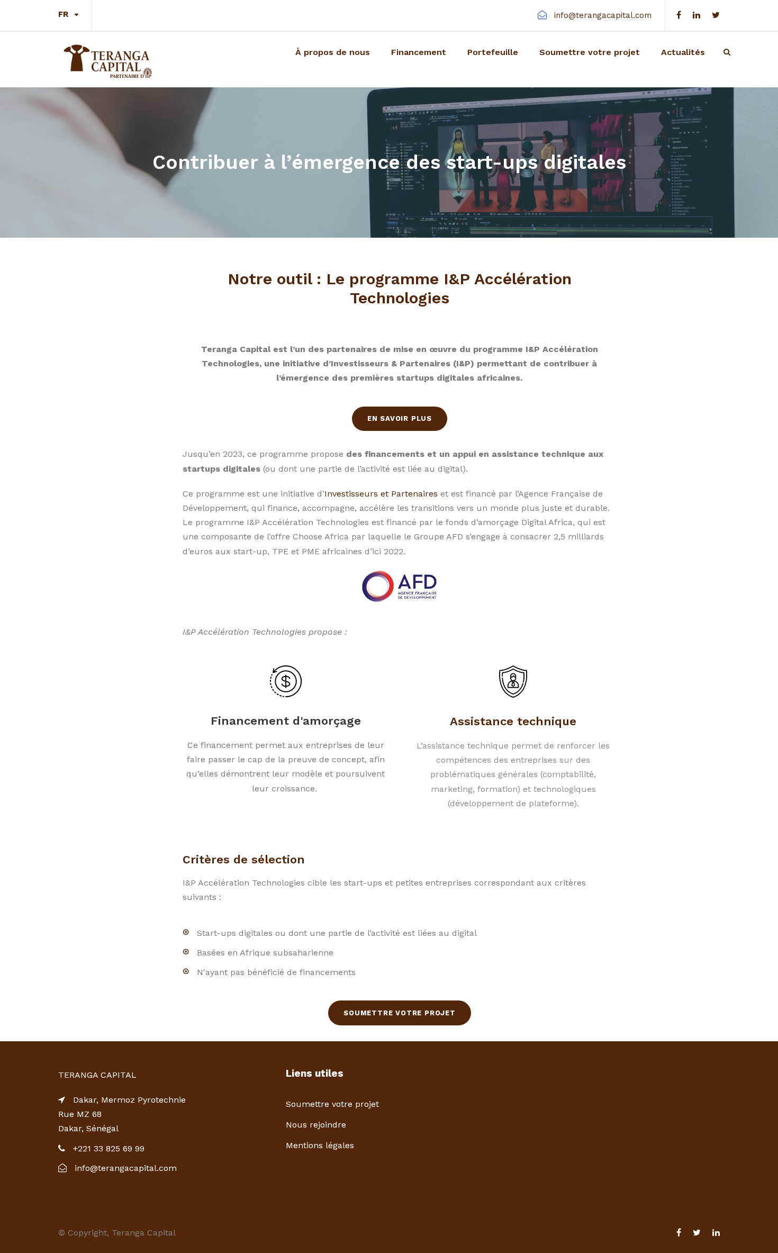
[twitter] (716, 15)
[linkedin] (696, 15)
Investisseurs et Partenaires (381, 494)
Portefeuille (492, 52)
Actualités (683, 52)
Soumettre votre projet (589, 52)
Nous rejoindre (316, 1125)
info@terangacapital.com (603, 15)
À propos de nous (332, 52)
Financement (418, 52)
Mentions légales (320, 1145)
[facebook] (678, 15)
